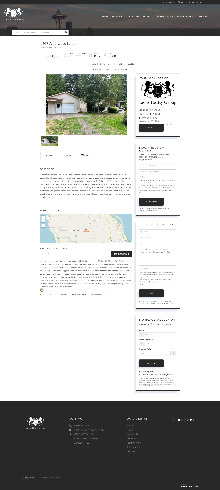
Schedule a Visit (167, 225)
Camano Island (74, 294)
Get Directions (121, 254)
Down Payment (146, 340)
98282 (84, 294)
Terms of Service (162, 303)
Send (151, 293)
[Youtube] (179, 420)
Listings (50, 294)
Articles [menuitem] (202, 16)
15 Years (167, 324)
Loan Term (144, 324)
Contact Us (151, 128)
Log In (193, 2)
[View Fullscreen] (43, 225)
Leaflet (111, 242)
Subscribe (151, 202)
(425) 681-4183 (170, 2)
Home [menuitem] (105, 16)
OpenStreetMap (120, 242)
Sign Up (199, 2)
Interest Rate (145, 349)
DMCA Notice (55, 478)
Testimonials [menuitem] (165, 16)
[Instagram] (185, 420)
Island (63, 294)
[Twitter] (191, 420)
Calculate (151, 363)
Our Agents (169, 124)
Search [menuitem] (116, 16)
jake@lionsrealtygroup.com (89, 430)
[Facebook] (173, 420)
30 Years (156, 324)
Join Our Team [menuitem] (185, 16)
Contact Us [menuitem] (132, 16)
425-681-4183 (149, 114)
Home (42, 294)
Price (141, 330)
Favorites (183, 2)
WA (57, 294)
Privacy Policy (149, 303)
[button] (66, 32)
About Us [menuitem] (148, 16)
